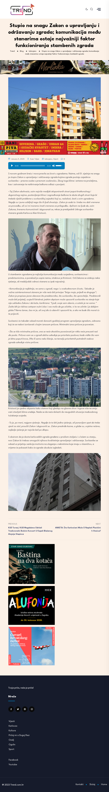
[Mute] (53, 165)
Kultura (12, 731)
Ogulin (12, 745)
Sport (11, 749)
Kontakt (79, 784)
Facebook (13, 760)
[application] (36, 164)
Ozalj (11, 740)
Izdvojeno (48, 159)
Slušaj (92, 784)
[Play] (12, 165)
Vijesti (55, 159)
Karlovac (13, 726)
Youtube (13, 765)
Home (104, 784)
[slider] (33, 165)
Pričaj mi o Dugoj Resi (19, 735)
